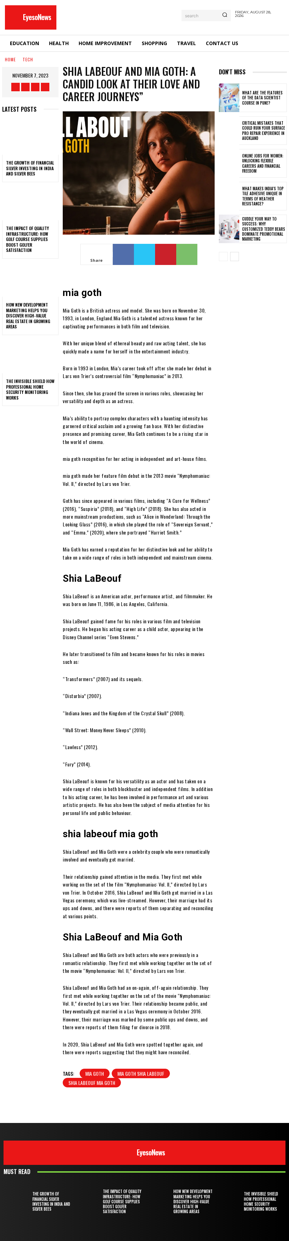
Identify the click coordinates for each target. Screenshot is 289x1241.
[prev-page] (223, 256)
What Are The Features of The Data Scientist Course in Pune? (262, 98)
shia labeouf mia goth (91, 1082)
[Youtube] (45, 87)
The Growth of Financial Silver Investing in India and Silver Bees (30, 168)
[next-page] (234, 256)
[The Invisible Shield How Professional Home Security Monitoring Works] (30, 356)
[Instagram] (25, 87)
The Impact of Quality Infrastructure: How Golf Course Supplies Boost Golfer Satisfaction (27, 239)
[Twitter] (35, 87)
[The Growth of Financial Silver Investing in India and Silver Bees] (30, 138)
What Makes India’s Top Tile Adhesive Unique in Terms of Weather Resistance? (263, 196)
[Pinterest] (165, 254)
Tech (28, 59)
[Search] (225, 15)
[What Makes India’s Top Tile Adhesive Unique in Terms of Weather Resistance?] (229, 196)
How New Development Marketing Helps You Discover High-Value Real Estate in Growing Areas (28, 315)
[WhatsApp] (186, 254)
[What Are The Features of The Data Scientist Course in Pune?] (229, 98)
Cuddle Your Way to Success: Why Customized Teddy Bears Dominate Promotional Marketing (263, 229)
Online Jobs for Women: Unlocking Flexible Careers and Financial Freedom (262, 163)
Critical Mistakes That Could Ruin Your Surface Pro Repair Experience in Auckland (263, 130)
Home (10, 59)
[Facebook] (15, 87)
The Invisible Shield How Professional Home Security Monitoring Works (30, 389)
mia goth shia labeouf (140, 1073)
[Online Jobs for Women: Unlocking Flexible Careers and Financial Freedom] (229, 163)
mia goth (94, 1073)
